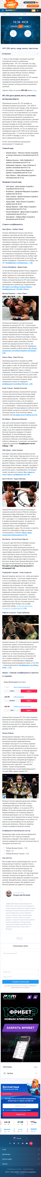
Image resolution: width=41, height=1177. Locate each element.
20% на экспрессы (19, 696)
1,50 (24, 608)
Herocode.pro (20, 1173)
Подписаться (20, 1114)
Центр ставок (7, 1159)
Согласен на (8, 1110)
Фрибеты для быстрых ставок (22, 706)
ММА (24, 13)
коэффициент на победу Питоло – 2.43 (17, 384)
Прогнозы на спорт (14, 13)
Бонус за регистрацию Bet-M (22, 687)
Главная (4, 13)
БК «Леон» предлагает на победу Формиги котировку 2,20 (19, 350)
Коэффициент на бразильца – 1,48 (19, 263)
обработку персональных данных (21, 1110)
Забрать (29, 691)
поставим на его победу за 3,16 (25, 415)
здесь (35, 90)
